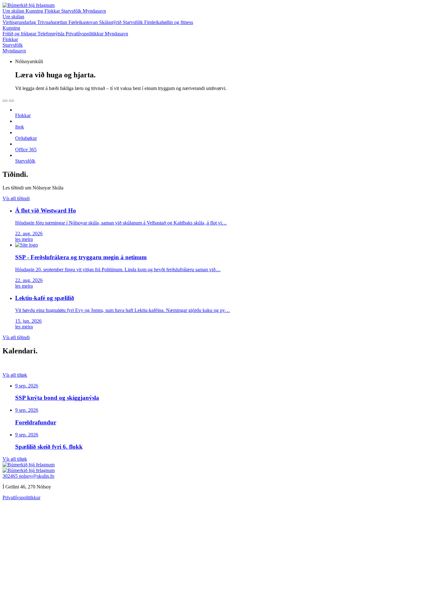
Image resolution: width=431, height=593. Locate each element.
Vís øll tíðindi (16, 198)
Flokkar (52, 11)
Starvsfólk (72, 11)
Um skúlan (14, 11)
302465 (11, 476)
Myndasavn (94, 11)
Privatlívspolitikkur (21, 497)
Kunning (35, 11)
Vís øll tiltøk (15, 375)
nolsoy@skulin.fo (36, 476)
